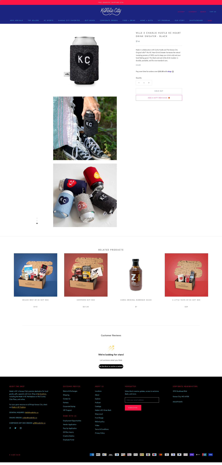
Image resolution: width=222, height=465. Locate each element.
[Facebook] (143, 64)
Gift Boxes (90, 20)
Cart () (213, 12)
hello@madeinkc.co (31, 412)
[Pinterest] (149, 64)
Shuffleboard (196, 20)
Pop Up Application (70, 428)
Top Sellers (33, 20)
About (97, 395)
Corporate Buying (69, 406)
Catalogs (98, 406)
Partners (66, 402)
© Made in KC (15, 455)
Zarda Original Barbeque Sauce (136, 300)
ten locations (42, 394)
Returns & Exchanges (70, 391)
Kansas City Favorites (69, 20)
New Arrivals (16, 20)
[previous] (7, 278)
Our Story (180, 20)
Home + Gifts (146, 20)
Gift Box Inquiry (68, 432)
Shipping (66, 395)
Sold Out (159, 91)
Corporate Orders (109, 20)
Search (203, 12)
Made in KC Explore (18, 407)
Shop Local (99, 414)
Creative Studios (68, 436)
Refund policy (99, 421)
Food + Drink (129, 20)
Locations (192, 12)
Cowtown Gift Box (86, 300)
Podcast (97, 402)
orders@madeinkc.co (30, 417)
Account (181, 12)
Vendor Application (69, 424)
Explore (97, 399)
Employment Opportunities (72, 420)
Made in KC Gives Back (103, 410)
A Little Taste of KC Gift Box (186, 300)
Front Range (99, 418)
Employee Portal (68, 440)
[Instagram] (21, 428)
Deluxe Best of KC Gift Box (35, 300)
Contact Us (66, 399)
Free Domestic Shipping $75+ (111, 2)
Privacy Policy (100, 433)
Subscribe (133, 408)
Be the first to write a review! (111, 366)
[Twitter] (146, 64)
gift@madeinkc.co (39, 423)
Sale (210, 20)
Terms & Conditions (102, 429)
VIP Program (164, 20)
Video (97, 425)
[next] (214, 278)
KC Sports (49, 20)
